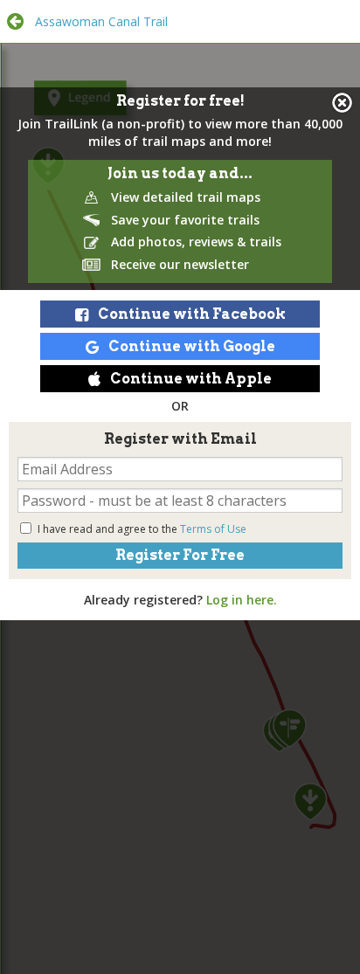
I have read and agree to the (142, 529)
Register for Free (180, 555)
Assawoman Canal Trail (101, 21)
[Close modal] (342, 102)
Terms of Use (213, 529)
